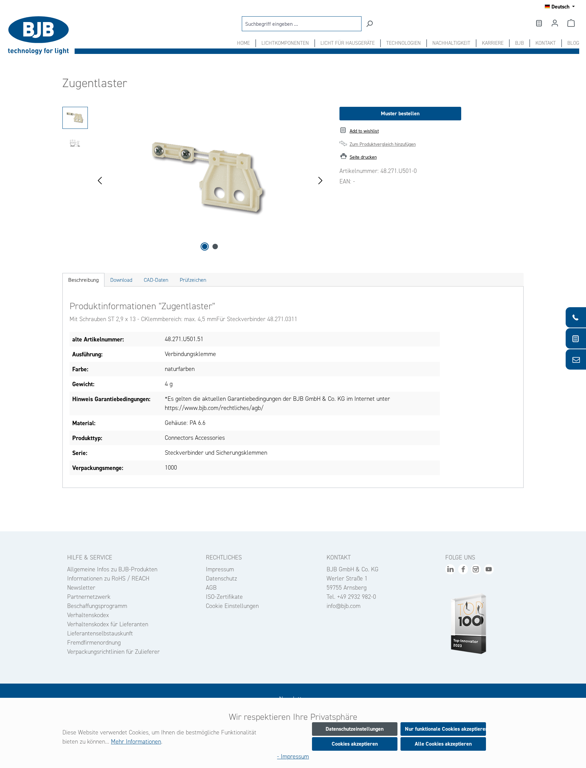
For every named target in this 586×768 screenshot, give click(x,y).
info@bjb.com (343, 606)
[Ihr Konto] (555, 23)
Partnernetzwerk (89, 596)
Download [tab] (121, 280)
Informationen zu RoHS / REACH (108, 578)
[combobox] (302, 23)
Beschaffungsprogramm (97, 606)
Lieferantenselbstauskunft (100, 633)
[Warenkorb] (571, 23)
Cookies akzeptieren (355, 743)
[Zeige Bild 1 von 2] (205, 246)
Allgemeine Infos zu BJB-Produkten (112, 569)
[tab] (83, 280)
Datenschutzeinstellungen (355, 728)
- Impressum (293, 756)
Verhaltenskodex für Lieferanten (107, 624)
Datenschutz (221, 578)
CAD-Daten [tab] (156, 280)
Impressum (220, 569)
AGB (211, 587)
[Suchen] (369, 23)
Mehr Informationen (136, 741)
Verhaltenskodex (88, 615)
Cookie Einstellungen (232, 606)
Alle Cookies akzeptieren (443, 743)
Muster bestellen (400, 113)
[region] (194, 180)
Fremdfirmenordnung (94, 642)
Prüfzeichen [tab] (193, 280)
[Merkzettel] (538, 23)
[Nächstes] (320, 180)
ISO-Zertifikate (224, 596)
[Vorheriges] (100, 180)
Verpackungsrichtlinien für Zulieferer (113, 651)
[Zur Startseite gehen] (41, 35)
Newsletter (81, 587)
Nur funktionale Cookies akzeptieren (445, 728)
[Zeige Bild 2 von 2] (215, 246)
